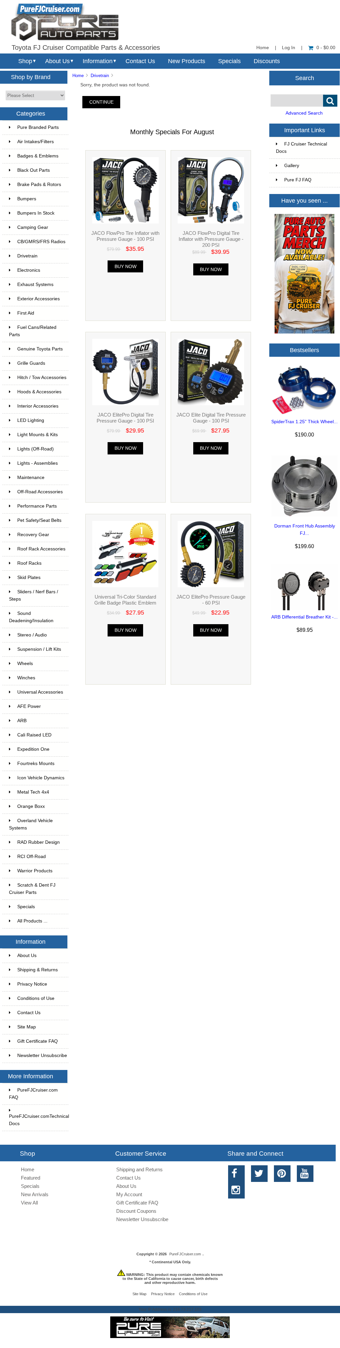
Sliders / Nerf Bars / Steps (33, 595)
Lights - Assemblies (37, 463)
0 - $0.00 (325, 47)
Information (98, 61)
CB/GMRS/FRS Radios (41, 241)
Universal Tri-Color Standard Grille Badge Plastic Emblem (125, 600)
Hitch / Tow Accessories (41, 377)
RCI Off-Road (31, 856)
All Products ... (32, 920)
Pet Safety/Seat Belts (39, 520)
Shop (25, 61)
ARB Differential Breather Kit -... (304, 617)
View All (29, 1202)
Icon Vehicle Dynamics (40, 777)
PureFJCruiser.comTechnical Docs (38, 1120)
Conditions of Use (35, 998)
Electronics (28, 270)
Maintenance (30, 477)
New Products (186, 61)
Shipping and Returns (139, 1169)
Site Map (26, 1026)
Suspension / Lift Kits (39, 649)
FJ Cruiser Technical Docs (301, 148)
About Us (57, 61)
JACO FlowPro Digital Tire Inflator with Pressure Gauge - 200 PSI (211, 239)
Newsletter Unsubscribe (42, 1055)
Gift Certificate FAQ (37, 1041)
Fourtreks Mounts (35, 763)
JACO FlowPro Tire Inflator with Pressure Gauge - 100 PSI (125, 236)
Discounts (267, 61)
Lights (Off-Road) (35, 448)
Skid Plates (29, 577)
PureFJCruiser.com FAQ (33, 1094)
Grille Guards (31, 363)
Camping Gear (32, 227)
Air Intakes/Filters (35, 141)
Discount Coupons (136, 1211)
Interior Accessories (37, 406)
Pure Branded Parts (38, 127)
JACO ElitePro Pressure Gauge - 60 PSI (210, 600)
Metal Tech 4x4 (33, 792)
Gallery (291, 165)
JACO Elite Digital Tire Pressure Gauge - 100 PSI (211, 418)
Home (262, 47)
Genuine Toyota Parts (40, 348)
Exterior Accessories (38, 298)
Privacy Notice (32, 984)
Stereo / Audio (32, 634)
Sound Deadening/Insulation (31, 617)
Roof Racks (29, 563)
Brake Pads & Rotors (39, 184)
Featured (30, 1178)
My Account (129, 1194)
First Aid (25, 313)
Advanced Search (304, 113)
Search (304, 77)
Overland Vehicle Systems (31, 824)
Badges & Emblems (37, 155)
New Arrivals (34, 1194)
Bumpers (26, 198)
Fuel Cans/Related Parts (32, 331)
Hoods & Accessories (39, 391)
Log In (288, 47)
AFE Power (29, 706)
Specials (229, 61)
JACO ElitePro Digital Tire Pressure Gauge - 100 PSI (125, 418)
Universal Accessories (40, 692)
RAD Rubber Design (38, 842)
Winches (26, 677)
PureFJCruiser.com (185, 1254)
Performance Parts (37, 506)
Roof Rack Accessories (41, 548)
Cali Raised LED (34, 734)
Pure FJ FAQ (297, 179)
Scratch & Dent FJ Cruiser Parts (32, 889)
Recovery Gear (33, 534)
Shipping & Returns (37, 969)
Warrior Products (34, 870)
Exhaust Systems (35, 284)
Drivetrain (100, 75)
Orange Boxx (31, 806)
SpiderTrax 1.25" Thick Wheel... (304, 421)
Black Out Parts (33, 170)
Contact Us (140, 61)
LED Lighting (30, 420)
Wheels (25, 663)
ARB (22, 720)
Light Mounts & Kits (37, 434)
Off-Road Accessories (40, 491)
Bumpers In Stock (35, 213)
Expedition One (33, 749)
